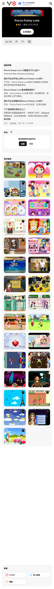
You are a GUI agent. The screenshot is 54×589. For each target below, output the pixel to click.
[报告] (23, 41)
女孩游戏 (13, 123)
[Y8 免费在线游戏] (11, 4)
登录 (31, 144)
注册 (23, 144)
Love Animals (20, 115)
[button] (7, 118)
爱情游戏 (18, 112)
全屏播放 (27, 31)
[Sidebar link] (3, 3)
